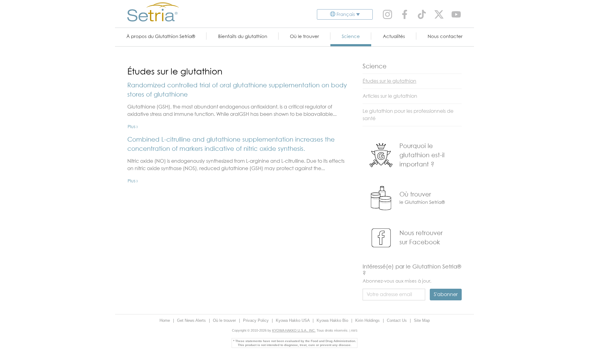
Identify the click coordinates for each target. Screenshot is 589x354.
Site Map (422, 320)
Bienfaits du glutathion (242, 36)
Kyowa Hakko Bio (333, 320)
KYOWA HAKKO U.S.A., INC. (294, 330)
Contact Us (397, 320)
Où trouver (415, 195)
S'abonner (446, 294)
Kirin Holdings (368, 320)
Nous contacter (445, 36)
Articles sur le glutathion (390, 96)
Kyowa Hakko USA (293, 320)
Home (165, 320)
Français (346, 14)
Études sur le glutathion (389, 81)
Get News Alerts (192, 320)
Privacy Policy (256, 320)
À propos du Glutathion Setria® (160, 36)
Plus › (133, 127)
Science (351, 36)
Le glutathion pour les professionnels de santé (408, 115)
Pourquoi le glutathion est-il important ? (422, 155)
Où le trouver (304, 36)
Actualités (394, 36)
